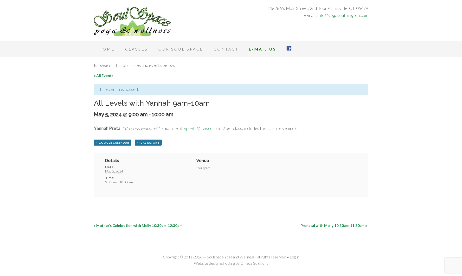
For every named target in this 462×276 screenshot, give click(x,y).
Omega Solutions (254, 263)
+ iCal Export (148, 142)
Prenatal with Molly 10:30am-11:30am (334, 225)
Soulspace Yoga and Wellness (132, 21)
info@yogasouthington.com (342, 15)
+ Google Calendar (112, 142)
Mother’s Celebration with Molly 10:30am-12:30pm (138, 225)
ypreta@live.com (200, 128)
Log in (294, 257)
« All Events (103, 75)
